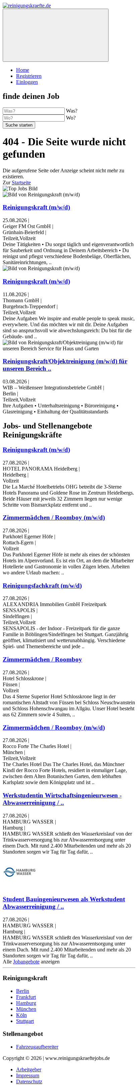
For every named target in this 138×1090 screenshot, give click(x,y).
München (26, 1009)
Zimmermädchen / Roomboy (42, 659)
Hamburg (26, 1003)
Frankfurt (26, 997)
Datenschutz (29, 1081)
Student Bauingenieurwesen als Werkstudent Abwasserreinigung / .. (64, 903)
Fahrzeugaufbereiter (37, 1047)
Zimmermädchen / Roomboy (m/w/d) (54, 517)
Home (22, 70)
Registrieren (29, 76)
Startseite (21, 182)
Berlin (22, 991)
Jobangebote (26, 961)
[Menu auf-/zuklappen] (56, 35)
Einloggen (27, 82)
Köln (21, 1015)
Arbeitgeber (28, 1069)
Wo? (71, 118)
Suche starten (18, 125)
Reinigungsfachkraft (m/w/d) (42, 585)
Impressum (27, 1075)
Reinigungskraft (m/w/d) (36, 207)
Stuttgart (25, 1021)
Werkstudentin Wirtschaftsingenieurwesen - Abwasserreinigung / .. (62, 799)
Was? (71, 111)
